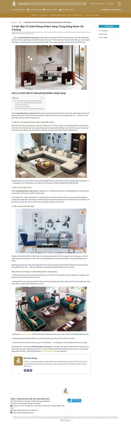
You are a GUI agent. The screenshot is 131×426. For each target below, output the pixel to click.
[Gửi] (84, 3)
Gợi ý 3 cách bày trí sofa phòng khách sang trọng (28, 101)
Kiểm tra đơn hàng (67, 9)
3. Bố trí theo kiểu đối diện (22, 106)
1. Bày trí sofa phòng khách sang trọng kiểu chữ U (29, 102)
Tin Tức (101, 37)
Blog (20, 22)
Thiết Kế (101, 34)
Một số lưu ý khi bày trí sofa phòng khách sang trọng (29, 108)
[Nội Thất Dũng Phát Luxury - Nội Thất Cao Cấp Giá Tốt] (14, 4)
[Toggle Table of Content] (41, 98)
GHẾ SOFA (44, 15)
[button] (97, 3)
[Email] (25, 370)
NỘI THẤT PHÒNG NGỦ (74, 15)
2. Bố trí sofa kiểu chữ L (22, 104)
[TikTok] (31, 370)
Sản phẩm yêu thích (51, 9)
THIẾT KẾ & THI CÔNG (91, 15)
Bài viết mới (117, 9)
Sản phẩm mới (106, 9)
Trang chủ (13, 22)
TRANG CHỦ (35, 15)
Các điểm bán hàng (35, 9)
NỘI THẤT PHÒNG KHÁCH (58, 15)
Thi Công (102, 30)
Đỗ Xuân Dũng (29, 33)
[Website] (28, 370)
